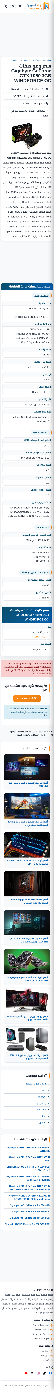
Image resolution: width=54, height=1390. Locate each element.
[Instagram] (38, 1373)
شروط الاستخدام (42, 1338)
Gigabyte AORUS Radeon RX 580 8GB (30, 1218)
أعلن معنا (45, 1355)
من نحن (46, 1351)
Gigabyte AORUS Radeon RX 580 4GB (30, 1211)
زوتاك (43, 1116)
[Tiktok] (44, 1373)
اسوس (42, 1122)
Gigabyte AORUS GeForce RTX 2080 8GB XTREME (28, 1149)
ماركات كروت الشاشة (31, 60)
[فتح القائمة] (19, 6)
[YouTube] (26, 1373)
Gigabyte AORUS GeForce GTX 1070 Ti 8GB (29, 1158)
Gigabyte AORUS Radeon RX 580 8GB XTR (27, 1224)
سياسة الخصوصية (41, 1334)
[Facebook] (50, 1373)
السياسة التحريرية (41, 1325)
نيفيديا (43, 1090)
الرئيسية (46, 60)
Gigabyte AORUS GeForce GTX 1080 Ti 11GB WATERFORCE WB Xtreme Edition (28, 1187)
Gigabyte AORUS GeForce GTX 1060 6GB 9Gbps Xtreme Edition (28, 1178)
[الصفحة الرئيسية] (37, 6)
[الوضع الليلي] (6, 6)
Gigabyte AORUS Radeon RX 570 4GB (30, 1205)
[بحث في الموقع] (13, 6)
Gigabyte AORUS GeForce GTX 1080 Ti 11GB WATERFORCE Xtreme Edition (29, 1197)
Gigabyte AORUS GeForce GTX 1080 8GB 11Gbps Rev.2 (28, 1168)
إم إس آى (41, 1103)
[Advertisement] (27, 37)
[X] (32, 1373)
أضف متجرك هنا (25, 698)
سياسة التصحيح (42, 1330)
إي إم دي (41, 1096)
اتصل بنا (46, 1360)
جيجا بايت (16, 60)
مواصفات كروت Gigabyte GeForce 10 (32, 735)
